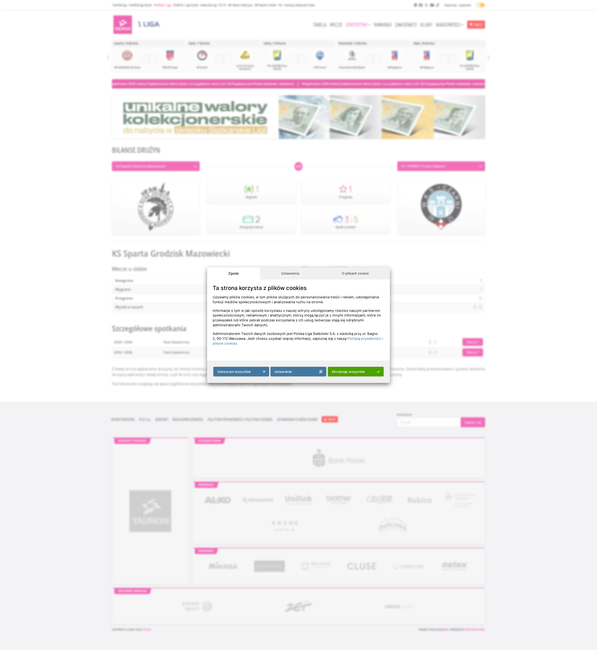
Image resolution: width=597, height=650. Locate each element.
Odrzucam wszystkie (234, 372)
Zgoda (233, 273)
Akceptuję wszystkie (348, 372)
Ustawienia (290, 273)
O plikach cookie (355, 273)
